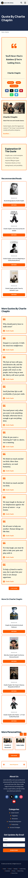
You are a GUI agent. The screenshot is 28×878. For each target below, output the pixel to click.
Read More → (7, 133)
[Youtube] (14, 801)
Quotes (7, 32)
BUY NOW (14, 205)
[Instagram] (21, 797)
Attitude (10, 82)
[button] (7, 90)
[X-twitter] (11, 797)
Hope (18, 82)
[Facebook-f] (7, 797)
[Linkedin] (16, 797)
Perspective (14, 86)
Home (2, 32)
